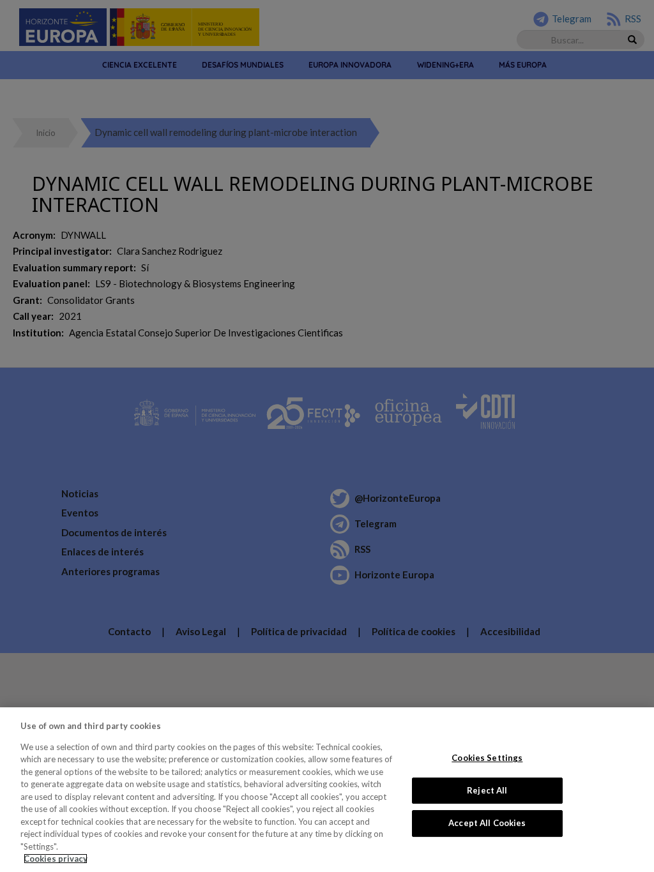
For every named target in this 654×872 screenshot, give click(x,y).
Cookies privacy (55, 858)
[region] (327, 789)
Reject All (487, 790)
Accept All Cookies (487, 823)
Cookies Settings (487, 758)
